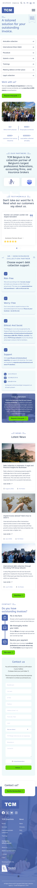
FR (27, 3)
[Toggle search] (21, 3)
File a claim (7, 652)
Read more (17, 595)
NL (24, 3)
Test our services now (14, 791)
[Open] (33, 10)
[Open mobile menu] (18, 876)
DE (34, 3)
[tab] (16, 248)
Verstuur (17, 767)
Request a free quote (10, 95)
